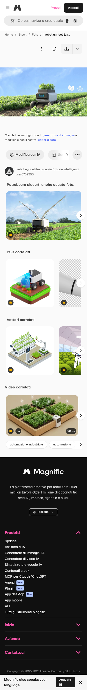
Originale (32, 65)
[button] (43, 512)
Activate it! (65, 682)
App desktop (18, 594)
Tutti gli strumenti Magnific (25, 612)
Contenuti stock (17, 570)
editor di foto (47, 140)
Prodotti (12, 532)
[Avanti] (67, 155)
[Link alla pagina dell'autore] (9, 172)
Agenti (14, 582)
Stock (22, 35)
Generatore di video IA (22, 559)
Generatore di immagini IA (24, 553)
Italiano (43, 512)
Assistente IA (15, 547)
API (7, 606)
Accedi (73, 8)
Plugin (14, 588)
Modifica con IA (27, 154)
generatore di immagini (59, 135)
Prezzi (56, 8)
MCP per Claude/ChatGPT (25, 576)
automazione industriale (26, 444)
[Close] (80, 682)
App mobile (13, 600)
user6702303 (24, 174)
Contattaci (15, 652)
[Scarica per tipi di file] (77, 49)
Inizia (9, 624)
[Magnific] (43, 472)
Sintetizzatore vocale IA (23, 564)
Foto (35, 35)
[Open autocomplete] (10, 21)
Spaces (10, 541)
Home (9, 35)
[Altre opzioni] (41, 49)
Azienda (12, 638)
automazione (62, 444)
